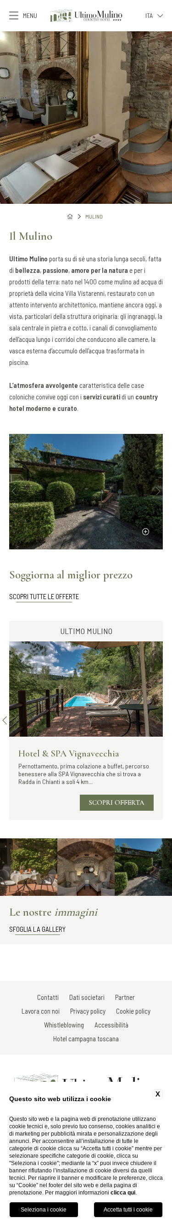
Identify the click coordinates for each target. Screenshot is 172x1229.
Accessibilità (111, 1025)
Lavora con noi (41, 1011)
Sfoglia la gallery (37, 929)
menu (30, 15)
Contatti (48, 997)
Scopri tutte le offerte (44, 596)
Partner (125, 997)
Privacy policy (87, 1011)
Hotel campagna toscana (86, 1038)
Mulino (94, 216)
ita (149, 15)
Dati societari (87, 997)
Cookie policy (133, 1011)
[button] (4, 117)
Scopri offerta (116, 802)
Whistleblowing (64, 1025)
